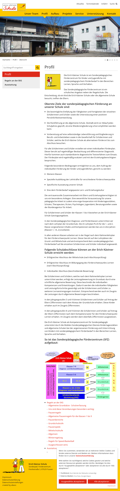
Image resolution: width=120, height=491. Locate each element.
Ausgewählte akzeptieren (72, 481)
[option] (60, 36)
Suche (112, 4)
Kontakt (111, 13)
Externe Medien (75, 476)
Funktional (78, 473)
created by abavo (9, 485)
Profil (45, 13)
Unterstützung (95, 13)
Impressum (6, 477)
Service (79, 13)
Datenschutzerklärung (11, 480)
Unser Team (31, 13)
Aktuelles (80, 4)
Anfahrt (104, 4)
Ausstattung (10, 85)
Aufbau (55, 13)
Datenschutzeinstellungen (12, 482)
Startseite (6, 60)
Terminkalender (92, 4)
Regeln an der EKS (13, 81)
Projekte (67, 13)
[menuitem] (31, 13)
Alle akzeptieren (101, 481)
